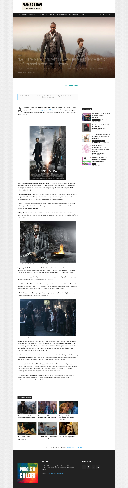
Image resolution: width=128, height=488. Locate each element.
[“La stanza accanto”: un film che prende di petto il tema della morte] (47, 407)
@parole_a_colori (74, 447)
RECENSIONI (32, 15)
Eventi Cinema (21, 413)
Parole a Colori (22, 72)
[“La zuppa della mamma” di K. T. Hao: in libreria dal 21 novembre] (86, 138)
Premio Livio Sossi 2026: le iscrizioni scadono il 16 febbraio (101, 116)
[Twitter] (106, 15)
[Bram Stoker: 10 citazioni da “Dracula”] (86, 127)
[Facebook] (100, 15)
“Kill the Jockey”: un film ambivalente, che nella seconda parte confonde (26, 438)
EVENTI (52, 15)
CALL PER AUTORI (73, 15)
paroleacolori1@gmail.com (56, 473)
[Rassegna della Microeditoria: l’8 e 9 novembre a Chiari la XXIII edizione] (86, 148)
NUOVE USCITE (22, 15)
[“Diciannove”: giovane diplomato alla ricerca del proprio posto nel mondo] (47, 428)
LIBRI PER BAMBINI (43, 15)
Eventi (94, 153)
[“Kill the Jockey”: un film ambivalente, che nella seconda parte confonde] (27, 428)
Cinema (19, 55)
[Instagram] (103, 15)
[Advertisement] (78, 6)
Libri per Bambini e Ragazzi (98, 140)
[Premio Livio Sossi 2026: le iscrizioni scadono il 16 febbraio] (86, 117)
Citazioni (94, 128)
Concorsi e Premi (96, 119)
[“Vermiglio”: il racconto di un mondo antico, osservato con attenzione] (27, 407)
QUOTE (82, 15)
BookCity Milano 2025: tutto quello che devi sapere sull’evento (99, 160)
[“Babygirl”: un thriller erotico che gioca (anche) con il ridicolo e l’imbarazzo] (68, 407)
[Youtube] (109, 15)
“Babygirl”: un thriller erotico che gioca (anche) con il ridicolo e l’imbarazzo (67, 417)
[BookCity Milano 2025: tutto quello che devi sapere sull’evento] (86, 161)
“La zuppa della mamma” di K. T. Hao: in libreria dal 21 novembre (101, 136)
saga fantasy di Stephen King (49, 110)
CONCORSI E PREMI (61, 15)
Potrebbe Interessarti (25, 397)
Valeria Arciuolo (105, 119)
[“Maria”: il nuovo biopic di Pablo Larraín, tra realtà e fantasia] (68, 428)
